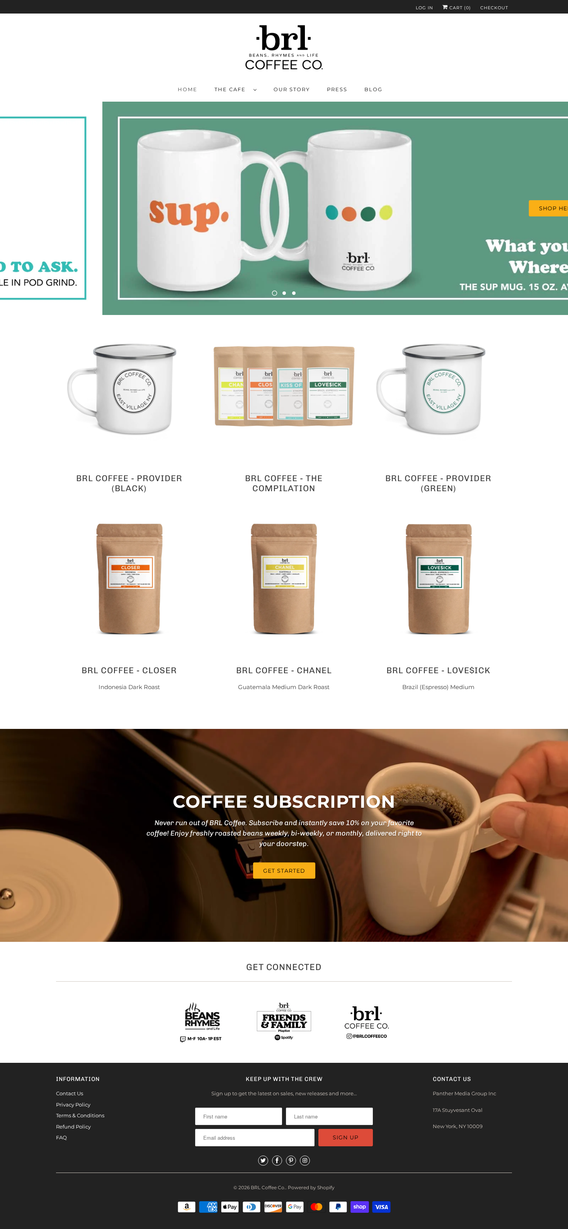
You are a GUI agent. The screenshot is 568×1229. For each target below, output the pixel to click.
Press (337, 89)
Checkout (494, 7)
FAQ (61, 1137)
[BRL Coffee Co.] (284, 49)
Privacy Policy (73, 1104)
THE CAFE (232, 89)
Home (187, 89)
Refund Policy (73, 1126)
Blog (373, 89)
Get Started (284, 870)
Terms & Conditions (80, 1115)
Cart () (459, 7)
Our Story (292, 89)
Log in (424, 7)
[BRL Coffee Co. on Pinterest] (291, 1161)
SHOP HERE (455, 208)
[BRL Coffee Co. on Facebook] (277, 1161)
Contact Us (69, 1093)
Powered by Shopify (311, 1187)
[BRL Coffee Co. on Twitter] (263, 1161)
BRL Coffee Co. (268, 1187)
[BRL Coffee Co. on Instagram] (305, 1161)
